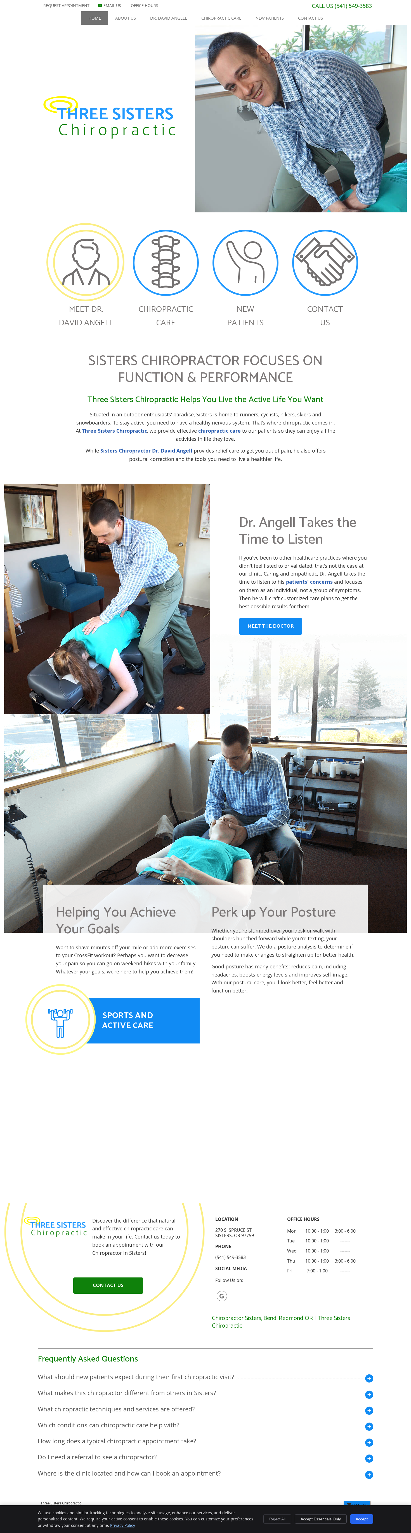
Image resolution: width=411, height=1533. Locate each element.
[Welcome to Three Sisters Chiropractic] (109, 136)
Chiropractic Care (221, 18)
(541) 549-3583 (353, 6)
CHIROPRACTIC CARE (166, 316)
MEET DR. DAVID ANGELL (86, 316)
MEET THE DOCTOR (270, 626)
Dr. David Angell (168, 18)
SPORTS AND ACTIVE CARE (127, 1021)
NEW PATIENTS (245, 316)
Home (94, 18)
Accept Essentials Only (321, 1519)
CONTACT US (325, 316)
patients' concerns (309, 581)
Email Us (112, 5)
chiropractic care (219, 430)
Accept (362, 1519)
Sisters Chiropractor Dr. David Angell (146, 450)
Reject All (277, 1519)
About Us (125, 18)
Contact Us (310, 18)
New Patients (270, 18)
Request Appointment (66, 5)
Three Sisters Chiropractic (114, 430)
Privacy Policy (122, 1525)
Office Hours (144, 5)
